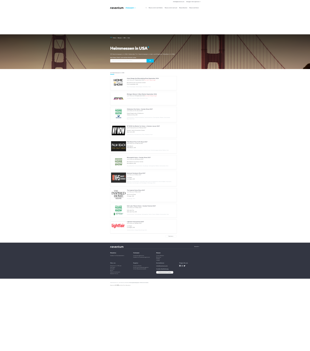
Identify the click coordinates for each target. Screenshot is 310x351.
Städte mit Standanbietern (117, 255)
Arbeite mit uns (114, 273)
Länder (158, 260)
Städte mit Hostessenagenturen (141, 257)
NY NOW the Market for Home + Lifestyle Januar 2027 (143, 126)
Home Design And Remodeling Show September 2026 (143, 78)
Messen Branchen (183, 7)
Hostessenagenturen (138, 255)
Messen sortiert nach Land (171, 7)
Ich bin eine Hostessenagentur (141, 267)
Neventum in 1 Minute (115, 265)
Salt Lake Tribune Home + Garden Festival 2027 (141, 206)
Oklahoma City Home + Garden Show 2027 (140, 109)
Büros (111, 270)
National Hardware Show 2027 (136, 173)
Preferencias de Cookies (164, 272)
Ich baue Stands (137, 265)
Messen (158, 253)
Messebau (113, 253)
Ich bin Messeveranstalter (139, 268)
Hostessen (136, 253)
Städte (158, 258)
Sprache (196, 246)
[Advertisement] (155, 22)
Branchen (158, 257)
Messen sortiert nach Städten (156, 7)
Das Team (112, 267)
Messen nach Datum (194, 7)
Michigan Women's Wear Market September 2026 (142, 94)
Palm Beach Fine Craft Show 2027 (137, 141)
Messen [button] (130, 7)
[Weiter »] (150, 60)
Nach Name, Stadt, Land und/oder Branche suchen (123, 57)
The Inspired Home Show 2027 (136, 190)
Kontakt (112, 268)
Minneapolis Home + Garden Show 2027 (139, 157)
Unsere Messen (160, 255)
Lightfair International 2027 (135, 221)
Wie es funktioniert (115, 272)
